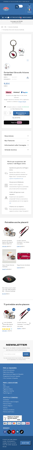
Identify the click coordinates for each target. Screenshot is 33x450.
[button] (7, 329)
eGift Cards (6, 387)
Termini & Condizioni (8, 409)
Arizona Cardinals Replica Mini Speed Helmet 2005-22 (7, 242)
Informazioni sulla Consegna (10, 401)
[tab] (16, 136)
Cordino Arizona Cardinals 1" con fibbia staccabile (23, 242)
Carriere (5, 407)
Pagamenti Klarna (8, 389)
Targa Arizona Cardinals (23, 265)
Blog (4, 385)
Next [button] (29, 323)
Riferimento (7, 79)
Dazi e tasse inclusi (16, 22)
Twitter (9, 432)
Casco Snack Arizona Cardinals (8, 265)
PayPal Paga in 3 (7, 393)
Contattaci (6, 399)
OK (27, 354)
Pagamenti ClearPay (8, 391)
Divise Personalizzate (9, 370)
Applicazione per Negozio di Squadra (13, 374)
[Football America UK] (6, 9)
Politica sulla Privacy (8, 411)
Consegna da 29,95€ (16, 21)
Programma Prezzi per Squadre (11, 376)
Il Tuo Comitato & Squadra (10, 378)
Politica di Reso (7, 403)
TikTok (22, 432)
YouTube (13, 432)
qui (10, 203)
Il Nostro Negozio (7, 405)
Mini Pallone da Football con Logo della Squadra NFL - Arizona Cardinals (9, 289)
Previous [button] (3, 323)
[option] (9, 320)
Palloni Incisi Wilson (8, 372)
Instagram (17, 432)
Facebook (5, 432)
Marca (5, 77)
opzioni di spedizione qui (16, 178)
